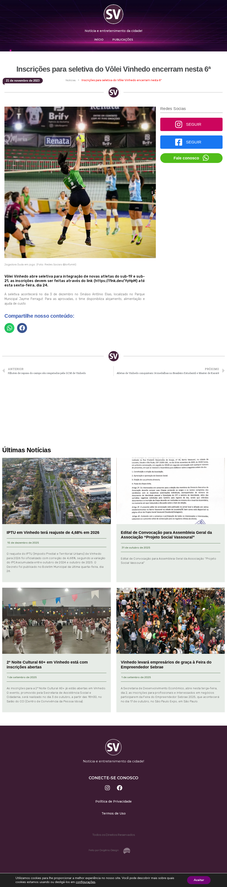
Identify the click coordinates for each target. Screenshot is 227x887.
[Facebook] (119, 787)
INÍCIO (99, 39)
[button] (9, 328)
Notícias (71, 80)
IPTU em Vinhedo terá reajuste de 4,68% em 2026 (53, 532)
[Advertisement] (113, 411)
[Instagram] (107, 787)
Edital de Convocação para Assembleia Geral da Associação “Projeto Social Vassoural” (166, 535)
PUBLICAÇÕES (122, 39)
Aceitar (199, 880)
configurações (85, 882)
